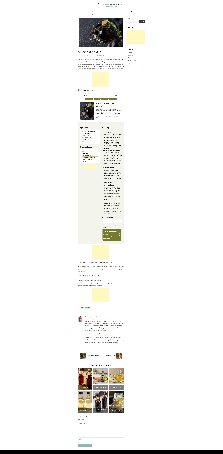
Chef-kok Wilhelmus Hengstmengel (88, 90)
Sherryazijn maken (85, 387)
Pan (83, 151)
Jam (127, 11)
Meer (140, 11)
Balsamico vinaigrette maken (101, 410)
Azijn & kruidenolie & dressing (88, 11)
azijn (83, 307)
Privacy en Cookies (132, 60)
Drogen (104, 11)
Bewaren (99, 11)
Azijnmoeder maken (116, 410)
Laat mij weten (106, 238)
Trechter (84, 161)
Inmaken (110, 11)
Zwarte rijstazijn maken (100, 387)
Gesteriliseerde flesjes (88, 157)
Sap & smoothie (133, 11)
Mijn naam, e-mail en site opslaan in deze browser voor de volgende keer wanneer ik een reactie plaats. (100, 442)
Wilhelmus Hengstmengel (83, 55)
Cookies (130, 52)
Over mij (130, 58)
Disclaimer (130, 55)
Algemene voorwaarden (133, 63)
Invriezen (116, 11)
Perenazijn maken (117, 387)
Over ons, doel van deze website (135, 65)
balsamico (88, 307)
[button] (120, 221)
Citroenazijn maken (84, 410)
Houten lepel (85, 153)
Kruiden (122, 11)
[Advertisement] (100, 79)
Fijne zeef (84, 155)
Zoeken (128, 18)
